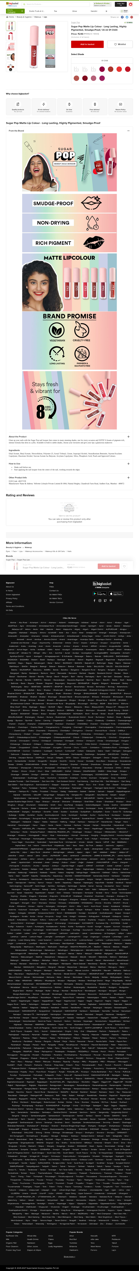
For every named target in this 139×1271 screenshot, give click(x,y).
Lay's (114, 1250)
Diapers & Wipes (34, 1250)
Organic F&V (11, 1243)
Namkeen (31, 1243)
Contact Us (54, 590)
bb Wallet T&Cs (55, 598)
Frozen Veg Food (13, 1250)
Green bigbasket (13, 594)
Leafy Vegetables (55, 1246)
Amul (72, 1236)
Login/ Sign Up (120, 4)
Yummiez (73, 1243)
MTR (114, 1236)
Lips (21, 551)
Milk (7, 1239)
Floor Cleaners (12, 1246)
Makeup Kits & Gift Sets (55, 551)
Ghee (50, 1236)
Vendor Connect (56, 602)
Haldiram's (74, 1250)
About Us (10, 587)
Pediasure (116, 1239)
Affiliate (9, 602)
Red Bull (73, 1239)
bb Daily (9, 610)
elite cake (95, 1239)
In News (9, 590)
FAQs (51, 587)
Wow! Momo (96, 1246)
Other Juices (32, 1246)
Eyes (9, 551)
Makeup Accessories (34, 551)
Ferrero (94, 1250)
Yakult (114, 1243)
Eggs (50, 1243)
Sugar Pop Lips (23, 560)
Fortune (115, 1246)
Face (15, 551)
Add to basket (87, 44)
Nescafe (94, 1236)
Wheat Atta (31, 1236)
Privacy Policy (11, 598)
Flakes (51, 1239)
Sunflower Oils (12, 1236)
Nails (69, 551)
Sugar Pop (75, 22)
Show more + (69, 1256)
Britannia (73, 1246)
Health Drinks (33, 1239)
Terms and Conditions (15, 606)
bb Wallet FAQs (55, 594)
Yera (92, 1243)
